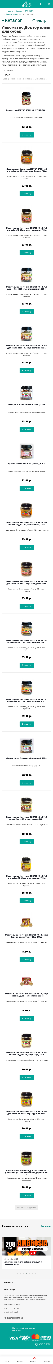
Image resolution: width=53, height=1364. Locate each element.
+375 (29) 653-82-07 (12, 1304)
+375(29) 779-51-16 (12, 1308)
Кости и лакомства (13, 14)
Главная (10, 11)
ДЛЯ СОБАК (29, 11)
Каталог (19, 11)
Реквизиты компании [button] (13, 1318)
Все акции (46, 1226)
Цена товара (41, 78)
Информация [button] (10, 1289)
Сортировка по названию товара (18, 78)
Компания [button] (8, 1282)
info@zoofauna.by (11, 1312)
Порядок (7, 74)
